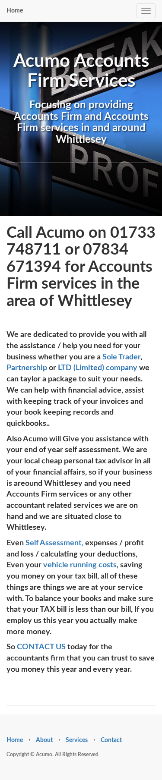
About (44, 740)
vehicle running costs (80, 565)
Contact (111, 740)
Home (14, 11)
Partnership (26, 368)
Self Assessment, (54, 543)
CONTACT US (42, 647)
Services (77, 740)
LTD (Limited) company (97, 368)
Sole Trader (121, 357)
